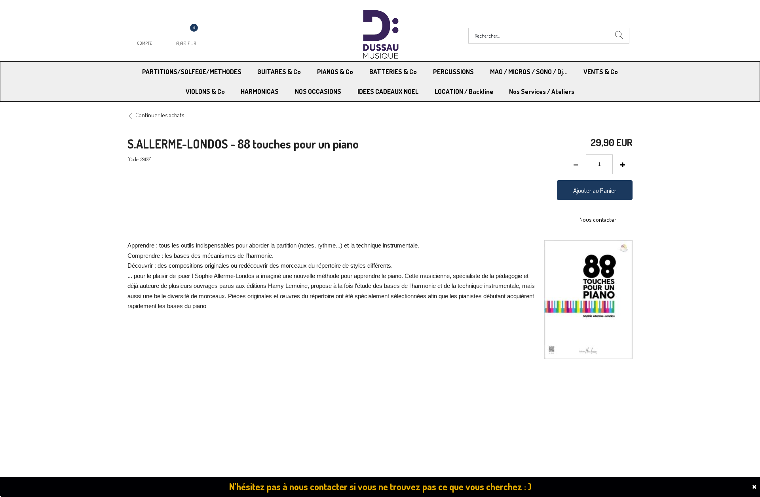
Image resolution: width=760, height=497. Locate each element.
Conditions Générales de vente (419, 394)
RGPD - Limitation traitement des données (432, 405)
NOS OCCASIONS (318, 91)
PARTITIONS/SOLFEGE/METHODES (191, 71)
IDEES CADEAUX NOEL (387, 91)
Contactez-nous (277, 405)
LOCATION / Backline (464, 91)
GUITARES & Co (279, 71)
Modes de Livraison (157, 394)
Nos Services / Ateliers (541, 91)
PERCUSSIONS (453, 71)
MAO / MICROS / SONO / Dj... (529, 71)
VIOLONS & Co (205, 91)
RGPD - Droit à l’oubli (158, 405)
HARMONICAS (260, 91)
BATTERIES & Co (393, 71)
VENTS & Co (600, 71)
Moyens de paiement (283, 394)
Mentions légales (526, 394)
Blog (511, 405)
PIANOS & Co (335, 71)
